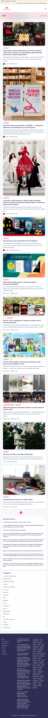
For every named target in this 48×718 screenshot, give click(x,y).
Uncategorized (6, 627)
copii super (39, 651)
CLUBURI (5, 584)
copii (34, 651)
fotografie (35, 662)
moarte (40, 667)
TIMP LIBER (6, 48)
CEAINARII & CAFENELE (8, 581)
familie (34, 658)
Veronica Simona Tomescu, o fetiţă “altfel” (18, 499)
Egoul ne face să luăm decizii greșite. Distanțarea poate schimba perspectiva (23, 550)
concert (41, 646)
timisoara (39, 685)
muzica (34, 669)
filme (43, 660)
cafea (40, 642)
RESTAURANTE (6, 611)
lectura (38, 664)
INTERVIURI (5, 600)
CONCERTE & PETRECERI (9, 587)
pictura (34, 671)
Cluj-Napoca (35, 646)
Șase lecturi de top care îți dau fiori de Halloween (20, 241)
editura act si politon (41, 653)
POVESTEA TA (6, 606)
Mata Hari (35, 667)
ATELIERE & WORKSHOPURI (9, 576)
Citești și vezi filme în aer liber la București (18, 454)
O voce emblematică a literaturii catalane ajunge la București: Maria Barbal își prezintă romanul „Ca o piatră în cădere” (23, 526)
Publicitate (4, 654)
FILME (4, 597)
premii (34, 678)
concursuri (40, 649)
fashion (39, 658)
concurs (34, 649)
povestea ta (40, 671)
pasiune (39, 669)
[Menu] (45, 8)
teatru (34, 685)
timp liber (35, 687)
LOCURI (5, 603)
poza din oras (35, 676)
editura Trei (35, 655)
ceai (42, 644)
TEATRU (5, 622)
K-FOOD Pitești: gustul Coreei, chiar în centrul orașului (17, 522)
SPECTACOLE (6, 614)
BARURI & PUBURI (7, 579)
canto (34, 644)
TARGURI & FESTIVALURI (9, 619)
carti (38, 644)
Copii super (6, 359)
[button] (27, 512)
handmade (41, 662)
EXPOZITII (5, 595)
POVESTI (5, 608)
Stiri (11, 359)
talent (39, 683)
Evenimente (6, 592)
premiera (42, 676)
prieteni (41, 680)
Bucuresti (35, 642)
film (39, 660)
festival (34, 660)
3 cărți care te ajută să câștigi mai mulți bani (14, 530)
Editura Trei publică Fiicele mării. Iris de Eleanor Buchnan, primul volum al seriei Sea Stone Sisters (23, 559)
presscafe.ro (35, 680)
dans (34, 653)
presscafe (39, 678)
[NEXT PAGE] (27, 512)
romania (34, 683)
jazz (34, 664)
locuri (43, 664)
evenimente (42, 655)
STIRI (3, 639)
